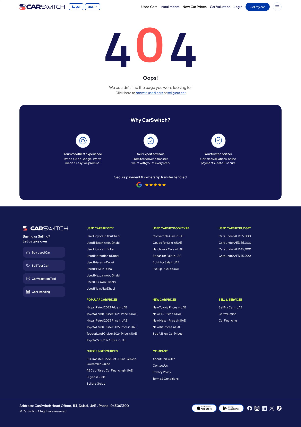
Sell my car (257, 7)
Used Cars (149, 7)
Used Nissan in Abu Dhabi (103, 242)
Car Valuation (220, 7)
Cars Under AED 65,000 (235, 255)
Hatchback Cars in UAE (168, 249)
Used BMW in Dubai (99, 269)
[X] (271, 408)
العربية (76, 6)
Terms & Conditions (166, 378)
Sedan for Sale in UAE (167, 255)
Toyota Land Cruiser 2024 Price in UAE (112, 333)
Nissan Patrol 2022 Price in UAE (107, 307)
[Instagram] (257, 408)
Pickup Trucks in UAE (166, 269)
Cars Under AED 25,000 (235, 236)
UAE (91, 7)
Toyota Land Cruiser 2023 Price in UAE (112, 314)
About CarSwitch (164, 359)
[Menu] (277, 6)
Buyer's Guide (96, 377)
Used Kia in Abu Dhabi (101, 288)
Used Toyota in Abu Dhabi (103, 236)
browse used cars (149, 93)
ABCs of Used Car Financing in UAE (110, 370)
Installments (170, 7)
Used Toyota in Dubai (100, 249)
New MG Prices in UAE (167, 314)
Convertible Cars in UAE (168, 236)
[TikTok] (279, 408)
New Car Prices (195, 7)
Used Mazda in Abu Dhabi (103, 275)
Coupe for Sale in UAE (167, 242)
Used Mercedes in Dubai (103, 255)
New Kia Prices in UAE (167, 327)
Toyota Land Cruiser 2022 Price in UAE (112, 327)
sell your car (176, 93)
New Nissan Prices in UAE (169, 320)
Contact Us (160, 365)
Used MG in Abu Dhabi (101, 282)
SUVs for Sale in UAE (166, 262)
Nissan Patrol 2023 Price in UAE (107, 320)
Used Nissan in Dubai (100, 262)
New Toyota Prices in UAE (169, 307)
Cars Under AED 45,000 (235, 249)
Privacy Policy (162, 372)
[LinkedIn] (264, 408)
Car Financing (228, 320)
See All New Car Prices (167, 333)
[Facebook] (249, 408)
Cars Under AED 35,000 (235, 242)
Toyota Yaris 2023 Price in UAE (106, 340)
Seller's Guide (96, 383)
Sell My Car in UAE (230, 307)
